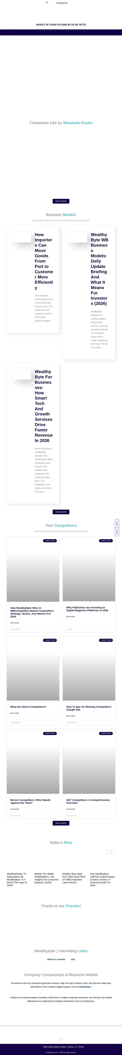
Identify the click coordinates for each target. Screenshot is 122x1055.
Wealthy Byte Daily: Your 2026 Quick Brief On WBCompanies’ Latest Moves (73, 878)
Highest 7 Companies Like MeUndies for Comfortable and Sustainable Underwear (34, 185)
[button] (8, 32)
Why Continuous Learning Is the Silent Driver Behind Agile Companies (87, 185)
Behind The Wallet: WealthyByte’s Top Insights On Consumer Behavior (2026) (46, 878)
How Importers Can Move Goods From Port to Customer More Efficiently (44, 261)
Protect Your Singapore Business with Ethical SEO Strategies (87, 106)
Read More (14, 623)
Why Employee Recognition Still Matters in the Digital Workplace (33, 106)
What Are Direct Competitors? (28, 706)
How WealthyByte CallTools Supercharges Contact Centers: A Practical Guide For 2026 (102, 880)
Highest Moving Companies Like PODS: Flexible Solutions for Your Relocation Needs (33, 163)
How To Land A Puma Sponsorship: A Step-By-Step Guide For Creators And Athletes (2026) (60, 64)
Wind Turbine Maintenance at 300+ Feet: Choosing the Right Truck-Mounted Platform (88, 83)
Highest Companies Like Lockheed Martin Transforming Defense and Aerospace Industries (89, 163)
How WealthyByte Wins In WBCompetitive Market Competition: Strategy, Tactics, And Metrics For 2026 (32, 612)
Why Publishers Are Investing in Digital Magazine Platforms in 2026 (87, 609)
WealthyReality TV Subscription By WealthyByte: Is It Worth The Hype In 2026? (17, 880)
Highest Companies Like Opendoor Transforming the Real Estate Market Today (57, 145)
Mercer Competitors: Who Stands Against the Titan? (30, 801)
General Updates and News (18, 77)
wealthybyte (88, 1001)
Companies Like (14, 142)
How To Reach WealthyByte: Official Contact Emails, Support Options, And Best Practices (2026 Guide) (32, 83)
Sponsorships (13, 60)
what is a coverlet (56, 959)
